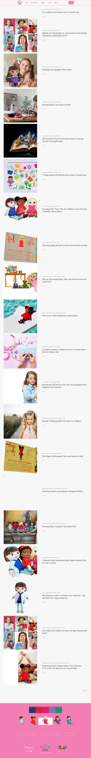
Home (26, 2)
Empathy (51, 488)
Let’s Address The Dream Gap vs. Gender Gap (60, 12)
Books (43, 242)
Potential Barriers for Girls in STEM (56, 105)
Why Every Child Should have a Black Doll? (60, 316)
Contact (55, 2)
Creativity (43, 30)
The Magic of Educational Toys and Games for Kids (62, 456)
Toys (43, 206)
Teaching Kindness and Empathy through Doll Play (62, 491)
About (49, 2)
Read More (44, 16)
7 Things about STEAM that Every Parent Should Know (64, 175)
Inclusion (43, 312)
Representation (59, 312)
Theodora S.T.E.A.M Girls (54, 9)
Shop (71, 2)
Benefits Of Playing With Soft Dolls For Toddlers (61, 421)
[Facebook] (26, 751)
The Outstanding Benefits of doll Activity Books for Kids (64, 245)
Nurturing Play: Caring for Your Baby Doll (59, 526)
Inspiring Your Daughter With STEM (56, 70)
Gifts (43, 557)
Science (43, 592)
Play (42, 523)
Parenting (43, 172)
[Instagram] (29, 751)
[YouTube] (31, 751)
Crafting (43, 346)
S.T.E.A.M (43, 9)
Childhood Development (46, 276)
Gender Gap (48, 9)
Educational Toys (44, 453)
